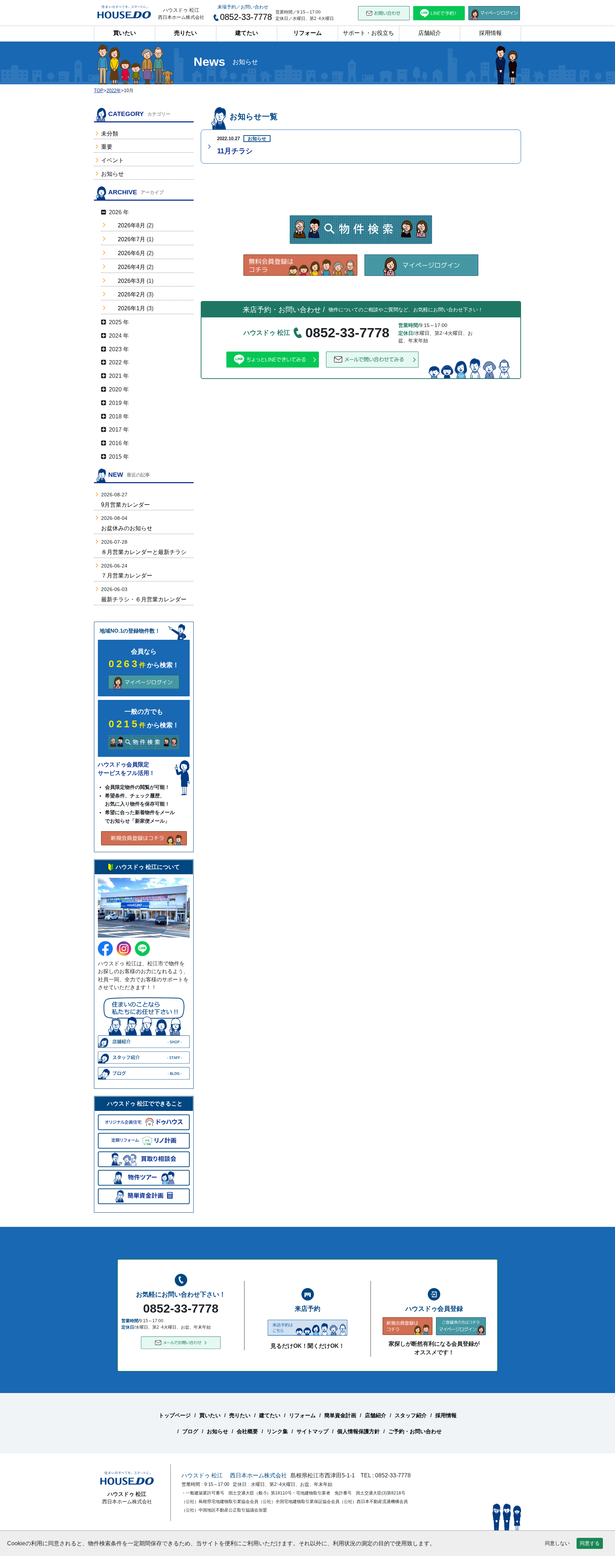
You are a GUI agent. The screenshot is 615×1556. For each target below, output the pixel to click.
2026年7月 (131, 239)
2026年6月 (131, 253)
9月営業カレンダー (125, 505)
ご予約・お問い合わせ (415, 1431)
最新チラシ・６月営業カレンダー (143, 599)
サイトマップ (312, 1431)
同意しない (557, 1543)
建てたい (246, 33)
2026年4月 (131, 267)
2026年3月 (131, 281)
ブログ (190, 1431)
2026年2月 (131, 294)
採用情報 (490, 33)
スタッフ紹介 (411, 1415)
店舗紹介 (429, 33)
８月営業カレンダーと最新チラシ (143, 552)
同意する (590, 1543)
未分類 (109, 134)
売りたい (185, 33)
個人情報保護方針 (358, 1431)
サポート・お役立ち (368, 33)
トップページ (175, 1415)
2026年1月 (131, 308)
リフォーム (307, 33)
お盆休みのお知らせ (126, 528)
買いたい (124, 33)
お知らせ (112, 174)
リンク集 (277, 1431)
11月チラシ (235, 151)
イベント (112, 160)
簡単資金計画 (340, 1415)
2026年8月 (131, 225)
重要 (106, 147)
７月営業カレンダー (126, 576)
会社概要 (247, 1431)
